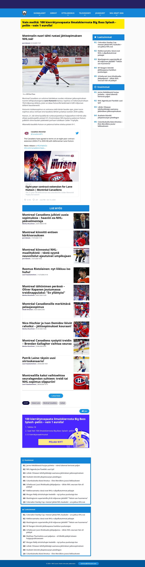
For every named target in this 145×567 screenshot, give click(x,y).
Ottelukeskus (67, 13)
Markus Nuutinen (28, 224)
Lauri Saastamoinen (29, 275)
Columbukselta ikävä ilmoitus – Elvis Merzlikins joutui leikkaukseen (53, 481)
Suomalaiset (40, 13)
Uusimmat (29, 460)
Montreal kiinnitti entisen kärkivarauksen (40, 233)
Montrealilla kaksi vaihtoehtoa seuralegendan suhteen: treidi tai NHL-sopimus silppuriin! (45, 378)
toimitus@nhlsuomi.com (88, 563)
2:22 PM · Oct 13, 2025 (48, 200)
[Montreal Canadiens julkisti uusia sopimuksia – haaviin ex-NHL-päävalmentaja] (81, 221)
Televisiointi (85, 13)
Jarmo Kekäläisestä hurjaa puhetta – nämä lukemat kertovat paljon (53, 465)
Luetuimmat (30, 509)
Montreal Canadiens (50, 403)
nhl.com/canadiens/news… (35, 148)
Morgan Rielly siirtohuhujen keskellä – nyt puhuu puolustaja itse (52, 494)
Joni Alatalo (26, 43)
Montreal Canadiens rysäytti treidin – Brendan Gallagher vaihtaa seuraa (47, 342)
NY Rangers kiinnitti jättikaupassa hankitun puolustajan (48, 526)
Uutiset (62, 403)
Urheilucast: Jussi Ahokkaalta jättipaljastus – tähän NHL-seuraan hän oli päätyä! (55, 485)
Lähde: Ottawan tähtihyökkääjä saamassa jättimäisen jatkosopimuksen (55, 473)
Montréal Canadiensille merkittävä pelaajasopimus (46, 305)
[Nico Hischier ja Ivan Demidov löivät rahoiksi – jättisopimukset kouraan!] (81, 329)
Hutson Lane (36, 403)
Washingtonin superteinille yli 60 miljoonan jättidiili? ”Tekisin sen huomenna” (57, 498)
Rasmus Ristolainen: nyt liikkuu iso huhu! (46, 270)
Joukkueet (100, 13)
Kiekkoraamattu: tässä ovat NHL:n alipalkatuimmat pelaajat (50, 490)
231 (37, 200)
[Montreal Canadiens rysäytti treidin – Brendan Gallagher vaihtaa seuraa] (81, 347)
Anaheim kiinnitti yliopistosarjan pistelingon (43, 477)
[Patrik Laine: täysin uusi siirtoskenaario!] (81, 364)
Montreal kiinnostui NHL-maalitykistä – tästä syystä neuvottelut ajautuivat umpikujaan (46, 253)
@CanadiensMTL (37, 134)
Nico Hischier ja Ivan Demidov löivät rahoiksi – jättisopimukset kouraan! (47, 324)
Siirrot (53, 13)
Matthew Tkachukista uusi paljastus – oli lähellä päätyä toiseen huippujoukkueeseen (51, 537)
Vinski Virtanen (27, 309)
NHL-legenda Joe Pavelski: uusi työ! (40, 469)
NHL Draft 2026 (116, 13)
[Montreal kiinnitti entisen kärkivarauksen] (81, 238)
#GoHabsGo (42, 146)
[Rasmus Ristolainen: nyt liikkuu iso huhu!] (81, 275)
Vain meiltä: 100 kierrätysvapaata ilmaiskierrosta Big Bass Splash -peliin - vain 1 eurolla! (69, 23)
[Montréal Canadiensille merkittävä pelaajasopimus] (81, 310)
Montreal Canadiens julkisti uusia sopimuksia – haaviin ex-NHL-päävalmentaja (45, 218)
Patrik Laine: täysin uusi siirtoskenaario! (39, 359)
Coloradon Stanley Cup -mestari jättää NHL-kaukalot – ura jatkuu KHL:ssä (55, 502)
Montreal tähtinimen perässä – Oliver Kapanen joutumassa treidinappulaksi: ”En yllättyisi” (43, 289)
